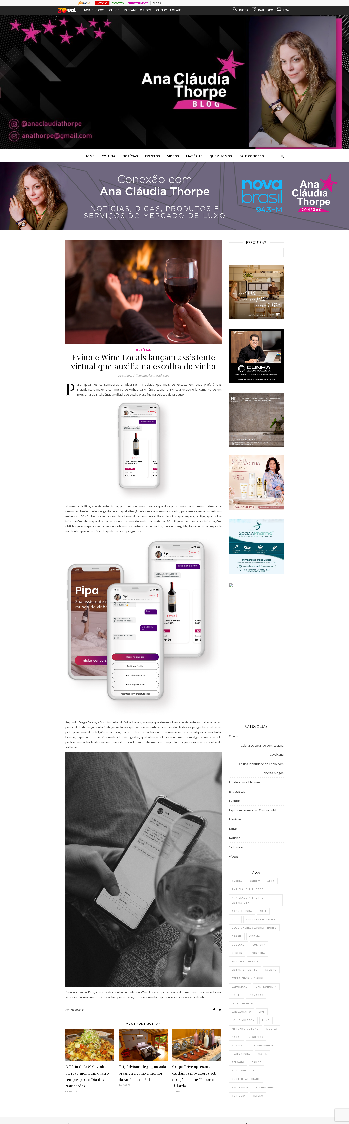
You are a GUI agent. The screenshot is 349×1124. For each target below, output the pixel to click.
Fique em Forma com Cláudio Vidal (252, 810)
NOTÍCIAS (102, 3)
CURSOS (145, 10)
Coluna (108, 156)
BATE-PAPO (265, 10)
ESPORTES (118, 3)
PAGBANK (130, 10)
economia (257, 952)
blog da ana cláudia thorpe (254, 927)
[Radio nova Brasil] (174, 229)
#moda (237, 880)
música (271, 1028)
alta (271, 880)
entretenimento (245, 969)
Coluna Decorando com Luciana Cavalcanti (262, 749)
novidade (239, 1045)
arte (263, 910)
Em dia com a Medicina (244, 782)
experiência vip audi (247, 978)
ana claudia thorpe (247, 889)
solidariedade (243, 1070)
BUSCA (243, 10)
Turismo (238, 1095)
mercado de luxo (245, 1028)
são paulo (240, 1087)
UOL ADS (176, 10)
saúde (256, 1062)
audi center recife (260, 919)
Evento (271, 969)
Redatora (77, 1009)
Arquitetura (242, 910)
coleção (238, 944)
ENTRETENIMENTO (138, 3)
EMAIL (287, 10)
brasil (237, 936)
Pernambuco (263, 1045)
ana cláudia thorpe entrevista (247, 900)
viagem (258, 1095)
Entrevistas (237, 791)
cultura (259, 944)
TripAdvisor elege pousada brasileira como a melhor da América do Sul (142, 1073)
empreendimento (245, 961)
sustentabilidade (246, 1078)
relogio (238, 1062)
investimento (242, 1003)
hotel (236, 994)
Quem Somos (221, 156)
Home (90, 156)
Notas (233, 829)
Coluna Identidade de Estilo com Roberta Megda (261, 768)
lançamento (241, 1011)
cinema (254, 936)
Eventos (152, 156)
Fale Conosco (251, 156)
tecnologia (265, 1087)
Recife (262, 1053)
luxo (266, 1020)
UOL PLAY (160, 10)
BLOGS (157, 3)
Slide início (236, 847)
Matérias (194, 156)
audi (235, 919)
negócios (256, 1036)
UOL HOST (114, 10)
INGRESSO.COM (93, 10)
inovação (256, 994)
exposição (240, 986)
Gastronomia (266, 986)
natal (236, 1036)
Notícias (130, 156)
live (262, 1011)
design (237, 952)
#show (255, 880)
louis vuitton (243, 1020)
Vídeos (173, 156)
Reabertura (241, 1053)
